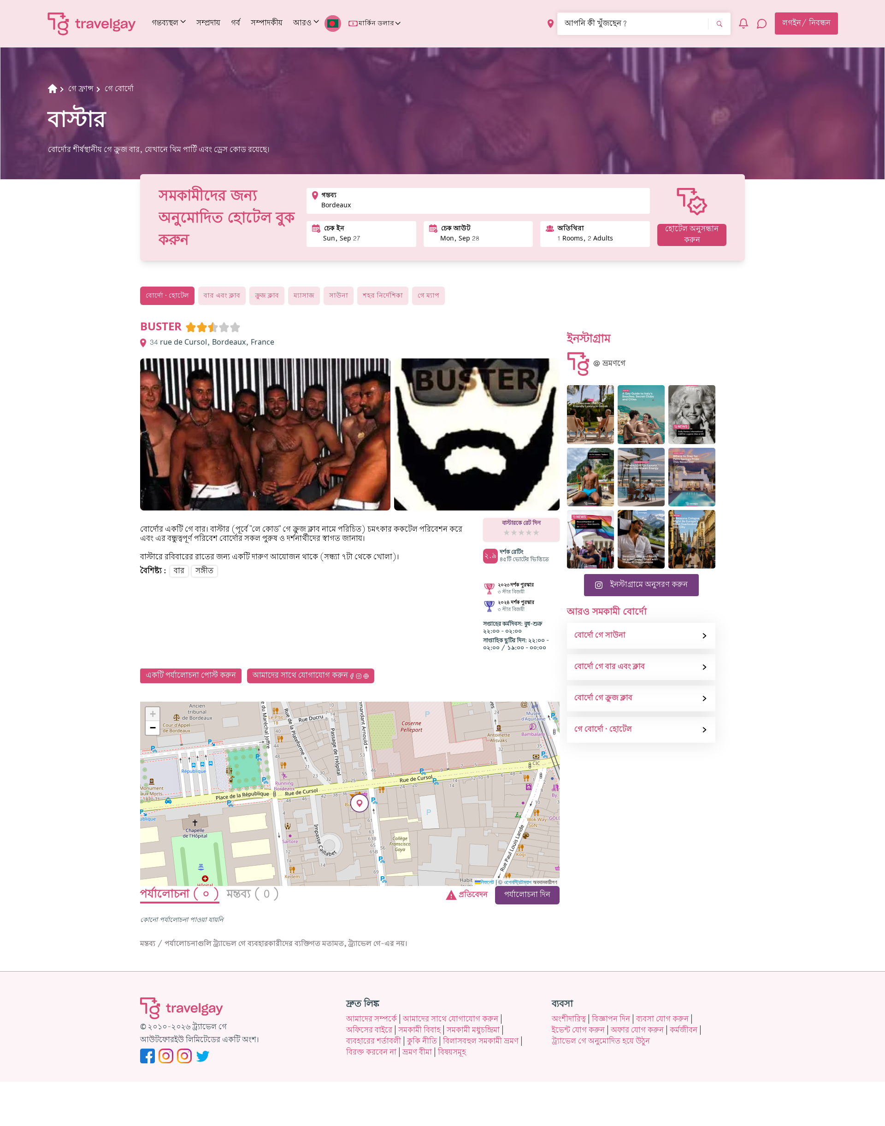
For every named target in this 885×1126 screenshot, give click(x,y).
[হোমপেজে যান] (92, 23)
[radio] (190, 327)
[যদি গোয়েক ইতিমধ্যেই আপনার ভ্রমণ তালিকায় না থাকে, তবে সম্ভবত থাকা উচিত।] (590, 414)
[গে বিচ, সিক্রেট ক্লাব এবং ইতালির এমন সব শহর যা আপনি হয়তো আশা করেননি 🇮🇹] (641, 414)
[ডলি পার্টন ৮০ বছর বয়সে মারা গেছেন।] (691, 414)
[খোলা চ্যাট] (761, 23)
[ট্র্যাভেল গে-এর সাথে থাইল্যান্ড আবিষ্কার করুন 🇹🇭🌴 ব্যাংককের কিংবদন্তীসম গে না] (590, 477)
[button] (359, 803)
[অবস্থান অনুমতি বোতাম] (551, 23)
